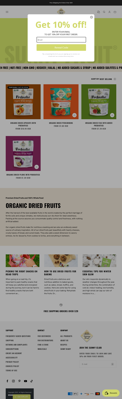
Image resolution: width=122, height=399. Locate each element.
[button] (91, 17)
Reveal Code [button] (61, 47)
